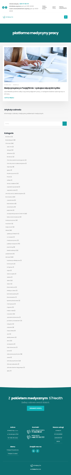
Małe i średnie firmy (44, 7)
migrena (9, 307)
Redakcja (16, 85)
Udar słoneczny (11, 347)
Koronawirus (8, 197)
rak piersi (9, 327)
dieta (8, 280)
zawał (8, 357)
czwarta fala (10, 200)
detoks (9, 277)
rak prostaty (10, 330)
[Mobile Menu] (65, 17)
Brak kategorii (9, 140)
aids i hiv (9, 147)
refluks (9, 180)
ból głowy (9, 267)
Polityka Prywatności (13, 450)
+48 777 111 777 (24, 4)
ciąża (8, 270)
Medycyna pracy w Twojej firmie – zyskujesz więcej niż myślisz (32, 88)
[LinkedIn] (3, 7)
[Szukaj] (64, 124)
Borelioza (8, 136)
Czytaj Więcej (9, 98)
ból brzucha (10, 264)
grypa (8, 170)
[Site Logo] (8, 17)
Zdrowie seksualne (12, 364)
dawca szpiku (11, 274)
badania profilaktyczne (13, 260)
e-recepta (10, 237)
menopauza (10, 304)
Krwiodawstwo (11, 297)
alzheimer (10, 153)
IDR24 (58, 441)
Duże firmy (54, 7)
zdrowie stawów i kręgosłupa (15, 367)
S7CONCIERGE (58, 434)
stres (8, 341)
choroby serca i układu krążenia (16, 163)
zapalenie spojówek (12, 187)
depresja (9, 167)
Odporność (8, 227)
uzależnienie (9, 254)
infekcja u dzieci (11, 290)
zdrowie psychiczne (12, 361)
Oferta (7, 230)
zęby (8, 371)
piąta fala (9, 210)
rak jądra (9, 324)
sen (8, 334)
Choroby (8, 143)
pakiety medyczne (12, 244)
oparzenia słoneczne (13, 317)
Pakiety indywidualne (63, 7)
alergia (9, 150)
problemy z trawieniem (13, 320)
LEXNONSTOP (58, 438)
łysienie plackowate (12, 300)
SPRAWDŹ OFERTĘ (36, 408)
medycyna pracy (10, 220)
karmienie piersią (12, 294)
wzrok (8, 351)
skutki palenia (11, 337)
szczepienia (10, 344)
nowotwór (8, 223)
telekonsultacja (11, 250)
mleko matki (10, 310)
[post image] (35, 64)
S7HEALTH (58, 430)
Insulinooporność (12, 173)
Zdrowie (7, 257)
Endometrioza (11, 287)
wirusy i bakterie (11, 183)
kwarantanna (10, 203)
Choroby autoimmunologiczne (15, 160)
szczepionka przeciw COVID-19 (15, 213)
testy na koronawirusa (13, 217)
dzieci (8, 284)
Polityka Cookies (13, 453)
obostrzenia (10, 207)
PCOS (8, 177)
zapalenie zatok (11, 190)
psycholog (10, 247)
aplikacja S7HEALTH (12, 233)
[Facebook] (6, 7)
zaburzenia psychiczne (13, 354)
